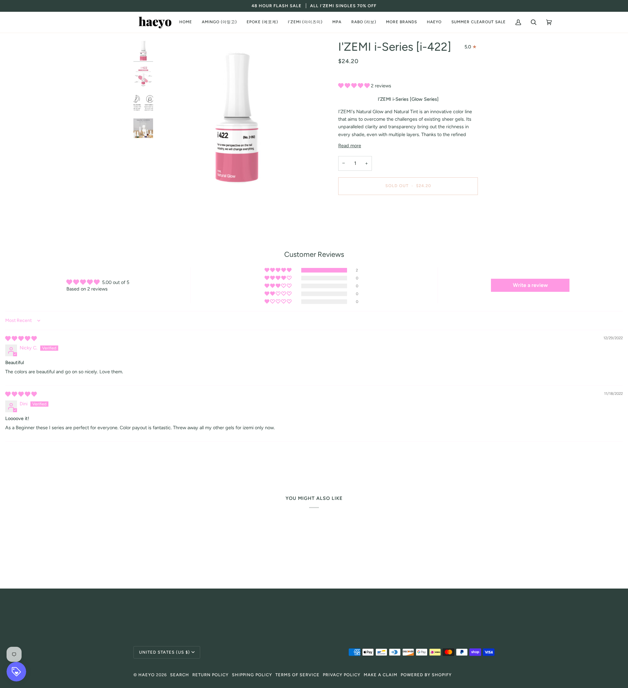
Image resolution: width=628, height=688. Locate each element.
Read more (349, 146)
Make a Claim (380, 674)
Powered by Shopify (426, 674)
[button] (219, 22)
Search (179, 674)
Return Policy (210, 674)
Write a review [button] (530, 285)
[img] (21, 339)
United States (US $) (164, 652)
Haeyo (146, 674)
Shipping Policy (252, 674)
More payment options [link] (362, 226)
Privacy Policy (341, 674)
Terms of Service (297, 674)
